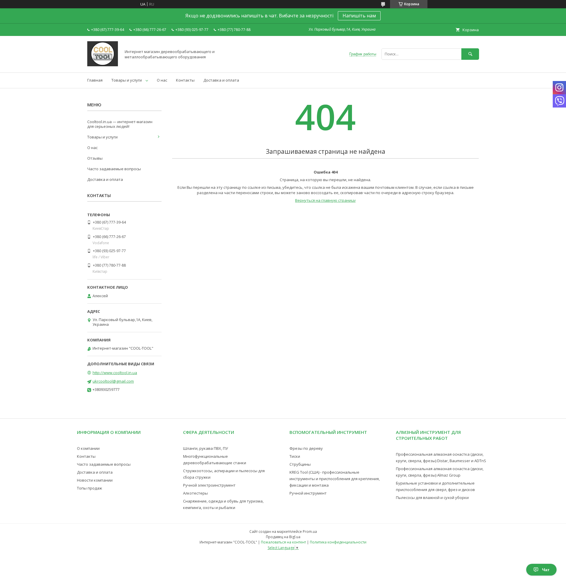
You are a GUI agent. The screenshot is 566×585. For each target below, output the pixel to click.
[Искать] (470, 54)
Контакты (185, 80)
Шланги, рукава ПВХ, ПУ (205, 448)
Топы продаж (89, 488)
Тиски (294, 456)
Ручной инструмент (308, 493)
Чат (545, 569)
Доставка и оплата (221, 80)
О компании (88, 448)
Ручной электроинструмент (209, 485)
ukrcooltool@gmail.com (113, 381)
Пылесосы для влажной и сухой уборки (432, 497)
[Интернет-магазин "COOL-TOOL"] (102, 64)
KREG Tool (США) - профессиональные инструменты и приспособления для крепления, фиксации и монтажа (334, 479)
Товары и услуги (126, 80)
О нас (162, 80)
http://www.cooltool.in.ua (115, 372)
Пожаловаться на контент (283, 542)
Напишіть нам (359, 15)
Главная (95, 80)
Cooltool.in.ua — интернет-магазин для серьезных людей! (119, 124)
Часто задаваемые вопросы (114, 168)
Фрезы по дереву (306, 448)
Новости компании (95, 480)
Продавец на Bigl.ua (283, 536)
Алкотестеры (195, 493)
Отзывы (95, 158)
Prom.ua (310, 531)
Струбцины (300, 464)
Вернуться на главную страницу (325, 200)
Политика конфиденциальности (338, 542)
